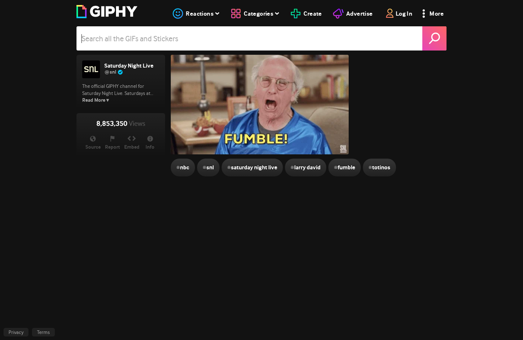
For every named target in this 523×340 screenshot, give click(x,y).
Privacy (16, 332)
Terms (43, 332)
